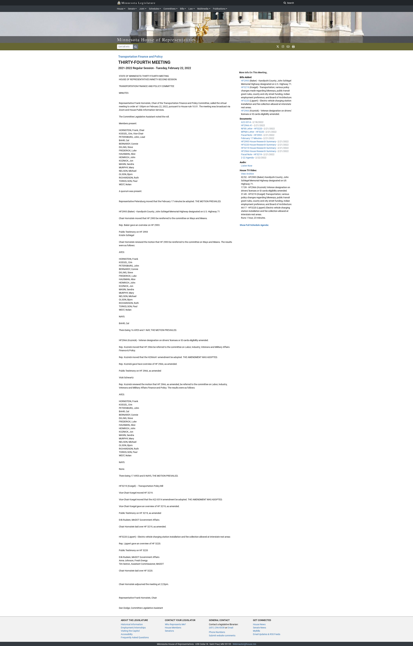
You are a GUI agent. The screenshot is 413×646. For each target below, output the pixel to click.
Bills (182, 8)
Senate (131, 8)
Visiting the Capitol (130, 631)
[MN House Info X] (277, 46)
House (120, 8)
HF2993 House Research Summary (259, 141)
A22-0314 (246, 122)
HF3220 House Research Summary (259, 144)
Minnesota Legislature (138, 3)
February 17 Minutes (251, 138)
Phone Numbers (217, 632)
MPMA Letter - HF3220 (252, 132)
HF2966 (245, 110)
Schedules (154, 8)
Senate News (259, 627)
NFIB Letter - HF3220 (252, 128)
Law (190, 8)
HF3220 (245, 100)
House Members (173, 627)
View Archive (247, 173)
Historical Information (132, 624)
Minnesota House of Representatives (156, 39)
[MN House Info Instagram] (282, 46)
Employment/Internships (133, 627)
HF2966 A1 (247, 125)
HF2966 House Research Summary (259, 151)
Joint (141, 8)
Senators (169, 631)
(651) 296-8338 (217, 627)
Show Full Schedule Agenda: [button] (254, 225)
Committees (169, 8)
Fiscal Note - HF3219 (251, 154)
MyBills (256, 631)
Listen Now (246, 165)
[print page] (293, 46)
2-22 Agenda (247, 157)
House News (259, 624)
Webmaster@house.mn (244, 644)
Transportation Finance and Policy (140, 56)
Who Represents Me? (175, 624)
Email (230, 627)
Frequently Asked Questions (135, 637)
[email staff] (288, 46)
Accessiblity (127, 634)
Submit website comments (222, 635)
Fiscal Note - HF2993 (251, 135)
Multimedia (202, 8)
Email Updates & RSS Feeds (266, 634)
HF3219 (245, 87)
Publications (219, 8)
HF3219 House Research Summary (259, 148)
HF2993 (245, 80)
